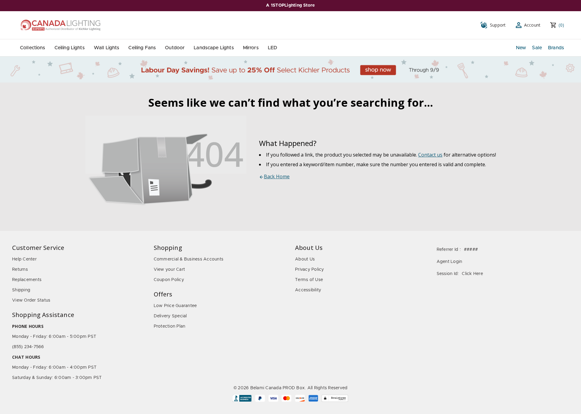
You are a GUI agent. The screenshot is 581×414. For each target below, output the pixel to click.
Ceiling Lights (69, 47)
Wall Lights (107, 47)
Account (532, 25)
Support (498, 25)
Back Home (277, 176)
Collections (32, 47)
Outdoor (175, 47)
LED (272, 47)
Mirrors (251, 47)
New (521, 47)
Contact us (430, 154)
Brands (556, 47)
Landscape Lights (214, 47)
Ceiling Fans (142, 47)
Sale (537, 47)
